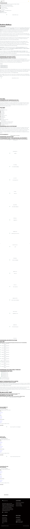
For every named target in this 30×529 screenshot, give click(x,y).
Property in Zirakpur (19, 504)
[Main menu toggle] (28, 1)
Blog (2, 522)
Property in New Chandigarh (20, 502)
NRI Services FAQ (4, 518)
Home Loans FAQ (4, 519)
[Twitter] (5, 512)
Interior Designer (4, 520)
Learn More (1, 425)
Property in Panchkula (19, 505)
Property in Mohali (18, 503)
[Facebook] (2, 512)
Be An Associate (4, 517)
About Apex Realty (4, 521)
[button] (0, 243)
